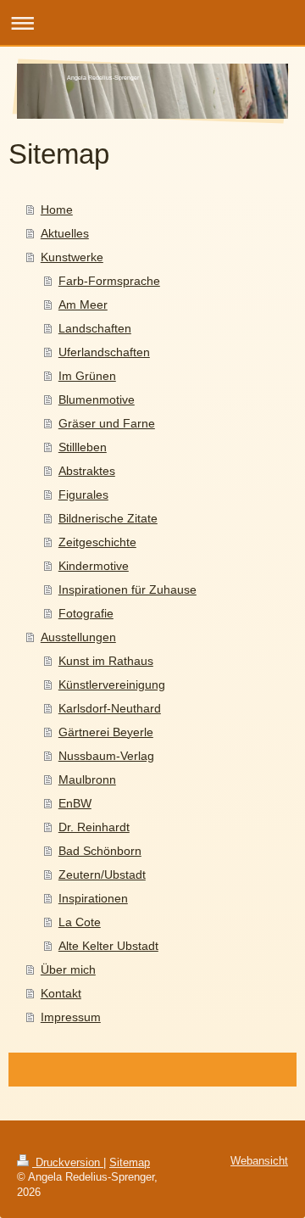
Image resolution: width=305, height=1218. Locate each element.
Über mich (68, 969)
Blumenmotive (96, 399)
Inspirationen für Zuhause (127, 589)
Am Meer (83, 304)
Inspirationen (93, 898)
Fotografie (86, 613)
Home (57, 209)
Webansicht (259, 1161)
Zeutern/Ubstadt (102, 874)
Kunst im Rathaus (105, 661)
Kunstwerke (72, 257)
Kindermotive (93, 566)
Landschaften (94, 328)
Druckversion (67, 1163)
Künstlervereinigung (111, 684)
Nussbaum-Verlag (106, 756)
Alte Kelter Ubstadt (108, 946)
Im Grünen (87, 376)
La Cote (79, 922)
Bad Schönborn (99, 851)
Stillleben (82, 447)
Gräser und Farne (106, 423)
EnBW (75, 803)
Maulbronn (87, 779)
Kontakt (61, 993)
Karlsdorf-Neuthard (109, 708)
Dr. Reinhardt (94, 827)
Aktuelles (65, 233)
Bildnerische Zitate (108, 518)
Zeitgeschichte (97, 542)
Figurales (83, 494)
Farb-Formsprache (109, 281)
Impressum (71, 1017)
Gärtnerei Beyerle (105, 732)
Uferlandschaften (104, 352)
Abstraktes (86, 471)
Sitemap (129, 1163)
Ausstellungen (78, 637)
